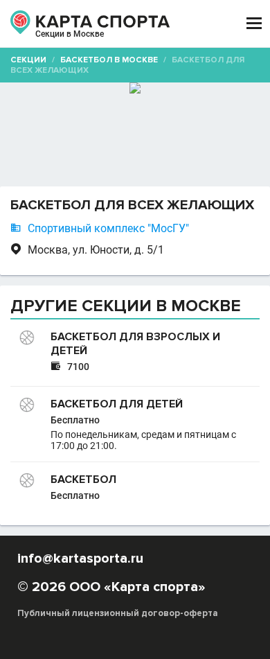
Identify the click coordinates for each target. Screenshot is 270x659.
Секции (28, 60)
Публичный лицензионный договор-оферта (117, 613)
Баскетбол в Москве (109, 60)
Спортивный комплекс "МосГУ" (108, 228)
